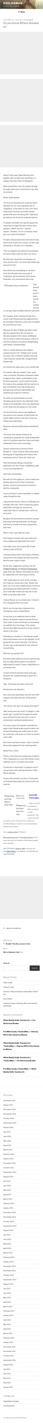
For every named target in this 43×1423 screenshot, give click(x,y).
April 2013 (7, 1302)
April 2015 (7, 1195)
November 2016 (9, 1114)
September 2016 (9, 1123)
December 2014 (9, 1213)
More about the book (10, 837)
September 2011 (9, 1360)
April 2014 (7, 1248)
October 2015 (8, 1168)
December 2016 (9, 1109)
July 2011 (6, 1369)
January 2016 (8, 1159)
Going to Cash (8, 987)
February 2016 (8, 1154)
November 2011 (9, 1351)
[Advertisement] (21, 53)
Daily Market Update (11, 1401)
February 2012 (8, 1338)
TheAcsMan (28, 20)
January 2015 (8, 1208)
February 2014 (8, 1257)
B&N (23, 848)
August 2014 (8, 1230)
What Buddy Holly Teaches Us (16, 1020)
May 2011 (7, 1378)
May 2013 (7, 1298)
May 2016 (7, 1141)
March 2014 (7, 1253)
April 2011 (7, 1383)
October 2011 (8, 1356)
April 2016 (7, 1145)
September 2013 (9, 1280)
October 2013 (8, 1275)
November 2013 (9, 1271)
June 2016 (7, 1136)
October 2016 (8, 1118)
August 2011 (8, 1365)
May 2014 (7, 1244)
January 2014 (8, 1262)
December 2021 (9, 1101)
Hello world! (7, 983)
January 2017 (8, 1105)
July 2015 (6, 1181)
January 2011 (8, 1387)
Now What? (7, 999)
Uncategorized (13, 928)
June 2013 (7, 1293)
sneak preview (12, 832)
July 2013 (6, 1289)
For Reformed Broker (26, 1061)
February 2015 (8, 1204)
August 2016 (8, 1127)
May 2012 (7, 1324)
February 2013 (8, 1311)
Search (6, 963)
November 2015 (9, 1163)
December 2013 (9, 1266)
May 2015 (7, 1190)
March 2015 (7, 1199)
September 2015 (9, 1172)
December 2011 (9, 1347)
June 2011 (7, 1374)
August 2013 (8, 1284)
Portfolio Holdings (10, 569)
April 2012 (7, 1329)
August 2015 (8, 1177)
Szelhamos (12, 3)
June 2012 (7, 1320)
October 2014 (8, 1221)
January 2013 (8, 1315)
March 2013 (7, 1307)
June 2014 (7, 1239)
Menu (23, 12)
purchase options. (27, 837)
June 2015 (7, 1186)
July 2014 (6, 1235)
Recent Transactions (29, 569)
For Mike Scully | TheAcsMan (15, 1032)
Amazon (18, 848)
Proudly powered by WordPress (14, 1418)
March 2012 (7, 1333)
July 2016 (6, 1132)
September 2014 (9, 1226)
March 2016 (7, 1150)
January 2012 (8, 1342)
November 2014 (9, 1217)
